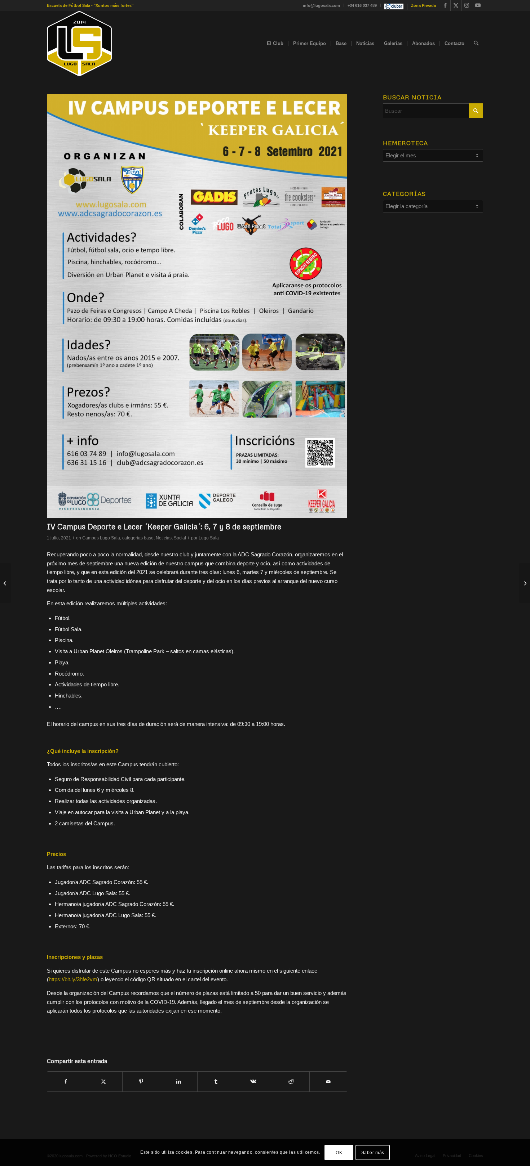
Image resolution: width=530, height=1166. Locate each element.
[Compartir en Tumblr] (216, 1081)
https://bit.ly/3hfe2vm (73, 979)
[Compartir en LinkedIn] (178, 1081)
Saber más (372, 1152)
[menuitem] (321, 5)
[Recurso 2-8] (79, 43)
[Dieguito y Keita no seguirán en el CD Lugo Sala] (524, 583)
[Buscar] (476, 43)
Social (180, 538)
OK (339, 1152)
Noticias (164, 538)
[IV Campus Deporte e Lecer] (197, 306)
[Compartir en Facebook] (66, 1081)
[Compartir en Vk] (253, 1081)
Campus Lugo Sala (101, 538)
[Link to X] (456, 5)
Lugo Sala (209, 538)
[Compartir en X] (103, 1081)
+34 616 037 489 (362, 5)
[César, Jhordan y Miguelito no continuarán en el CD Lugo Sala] (5, 583)
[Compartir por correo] (328, 1081)
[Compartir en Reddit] (290, 1081)
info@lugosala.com (321, 5)
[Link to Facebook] (445, 5)
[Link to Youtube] (477, 5)
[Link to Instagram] (466, 5)
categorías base (138, 538)
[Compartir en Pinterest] (141, 1081)
